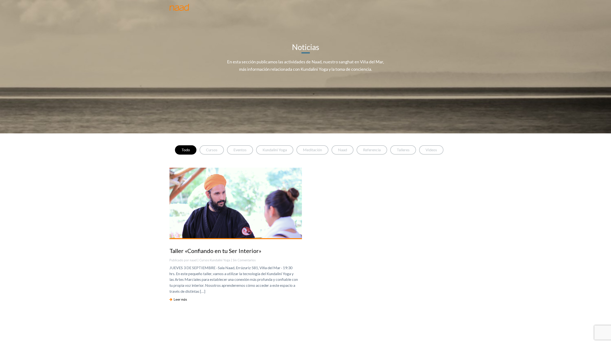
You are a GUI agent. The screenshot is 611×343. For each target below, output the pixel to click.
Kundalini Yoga (275, 149)
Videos (431, 149)
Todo (185, 149)
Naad (342, 149)
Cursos (211, 149)
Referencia (372, 149)
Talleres (403, 149)
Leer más (179, 299)
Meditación (312, 149)
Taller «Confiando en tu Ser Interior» (215, 250)
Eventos (240, 149)
